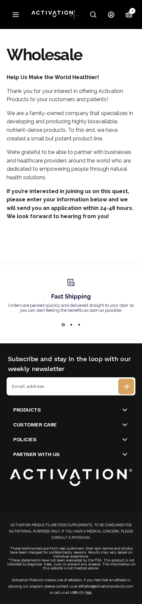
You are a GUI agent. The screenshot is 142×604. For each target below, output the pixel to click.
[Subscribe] (126, 386)
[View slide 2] (71, 325)
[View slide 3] (79, 325)
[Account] (111, 14)
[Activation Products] (56, 15)
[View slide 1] (63, 325)
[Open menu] (16, 14)
